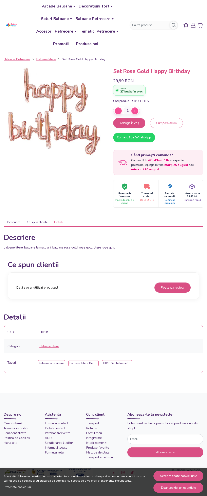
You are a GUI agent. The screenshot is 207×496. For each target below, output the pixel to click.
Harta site (10, 443)
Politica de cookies (19, 481)
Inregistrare (94, 438)
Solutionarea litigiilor (59, 443)
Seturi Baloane (55, 18)
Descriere (13, 222)
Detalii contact (55, 428)
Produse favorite (97, 448)
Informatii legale (56, 448)
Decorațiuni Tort (93, 6)
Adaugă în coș (129, 123)
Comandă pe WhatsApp (134, 137)
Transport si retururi (99, 457)
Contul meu (94, 433)
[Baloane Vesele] (11, 25)
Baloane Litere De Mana (85, 363)
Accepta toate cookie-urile (178, 476)
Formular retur (55, 452)
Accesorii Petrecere (54, 31)
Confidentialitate (15, 433)
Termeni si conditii (16, 428)
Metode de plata (98, 452)
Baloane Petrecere (92, 18)
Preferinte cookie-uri (17, 487)
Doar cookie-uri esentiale (178, 487)
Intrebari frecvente (58, 433)
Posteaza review (172, 287)
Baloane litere (46, 59)
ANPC (49, 438)
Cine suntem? (13, 423)
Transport (92, 423)
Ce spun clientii (37, 222)
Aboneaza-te (165, 452)
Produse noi (87, 44)
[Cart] (200, 25)
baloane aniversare (51, 363)
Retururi (91, 428)
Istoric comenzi (96, 443)
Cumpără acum (166, 123)
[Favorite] (186, 25)
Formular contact (56, 423)
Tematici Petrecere (97, 31)
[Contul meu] (193, 25)
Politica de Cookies (17, 438)
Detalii (58, 222)
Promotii (61, 44)
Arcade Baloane (57, 6)
